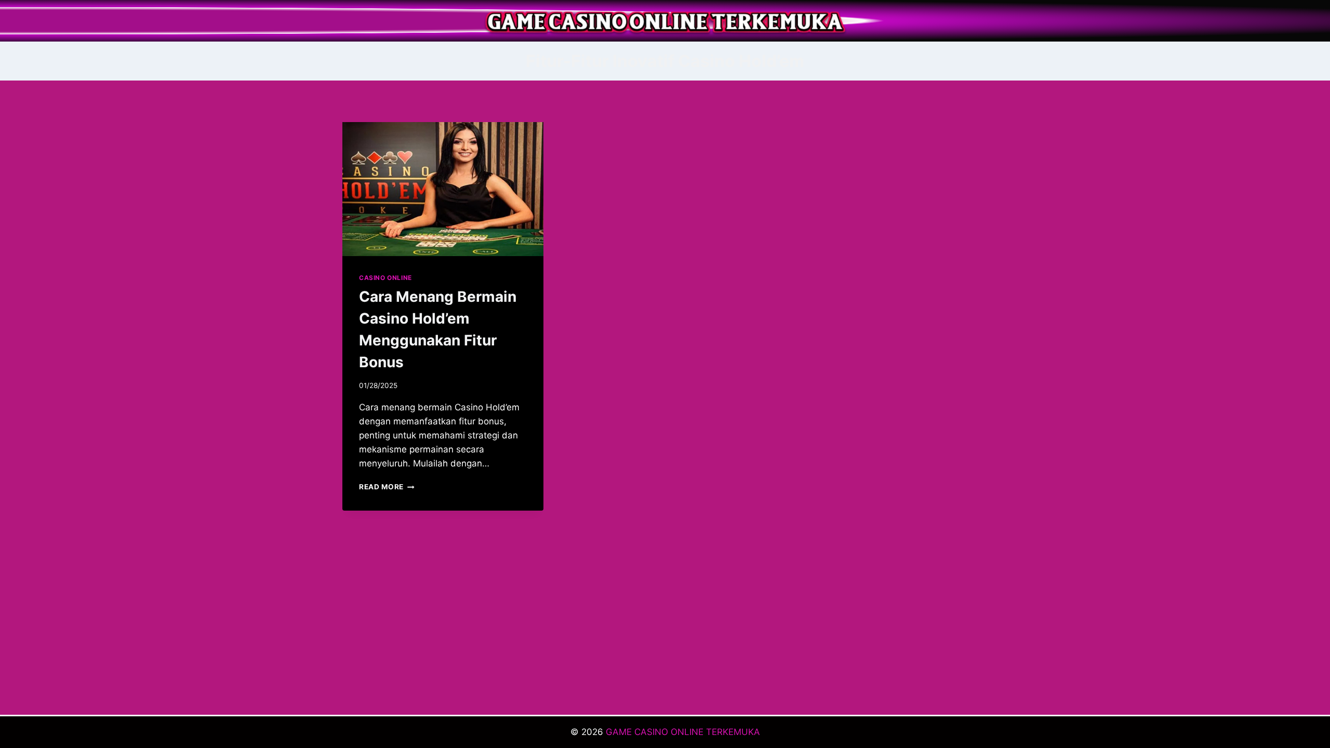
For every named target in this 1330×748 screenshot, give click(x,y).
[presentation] (442, 189)
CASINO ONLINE (385, 278)
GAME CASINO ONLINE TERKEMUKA (683, 732)
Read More (387, 487)
